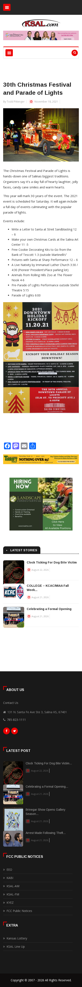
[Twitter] (14, 732)
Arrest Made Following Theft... (46, 833)
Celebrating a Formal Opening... (47, 786)
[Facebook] (6, 732)
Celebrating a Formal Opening (49, 609)
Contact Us (10, 703)
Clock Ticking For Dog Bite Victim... (49, 763)
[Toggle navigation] (7, 7)
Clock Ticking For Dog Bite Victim (52, 562)
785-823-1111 (16, 720)
